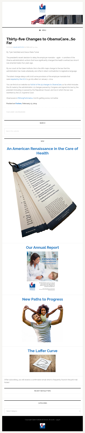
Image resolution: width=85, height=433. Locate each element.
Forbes (19, 104)
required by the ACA (18, 79)
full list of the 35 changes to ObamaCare (45, 85)
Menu (44, 30)
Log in (58, 420)
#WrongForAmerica (25, 98)
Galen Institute (42, 8)
